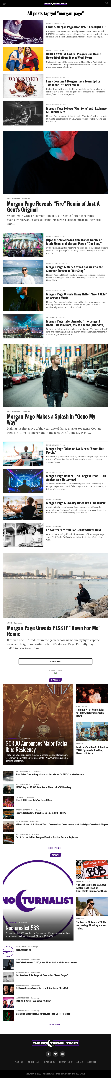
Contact (80, 1061)
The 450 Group (49, 1061)
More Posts (55, 661)
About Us (19, 1061)
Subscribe (91, 1061)
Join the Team (33, 1061)
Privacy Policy (66, 1061)
